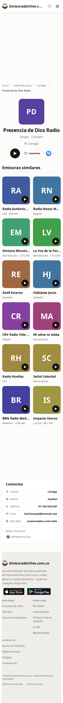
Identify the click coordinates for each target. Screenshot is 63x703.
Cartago (41, 85)
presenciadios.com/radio (42, 521)
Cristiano (37, 137)
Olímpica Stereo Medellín (42, 619)
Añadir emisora (11, 651)
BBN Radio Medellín (16, 418)
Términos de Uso (34, 684)
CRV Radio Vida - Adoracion (16, 334)
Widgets (7, 657)
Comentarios (9, 663)
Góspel (24, 137)
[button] (16, 190)
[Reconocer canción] (49, 153)
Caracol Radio (41, 611)
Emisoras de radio (12, 606)
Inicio (5, 85)
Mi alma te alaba (46, 334)
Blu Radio (38, 606)
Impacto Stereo (45, 418)
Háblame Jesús (44, 292)
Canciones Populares (14, 617)
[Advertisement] (31, 48)
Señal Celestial (44, 376)
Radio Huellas (13, 376)
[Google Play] (39, 591)
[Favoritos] (49, 6)
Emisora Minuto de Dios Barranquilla (16, 251)
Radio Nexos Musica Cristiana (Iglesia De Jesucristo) (47, 209)
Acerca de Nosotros (13, 645)
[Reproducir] (15, 153)
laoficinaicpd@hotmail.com (40, 513)
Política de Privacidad (12, 684)
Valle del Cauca (23, 85)
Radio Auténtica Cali (16, 209)
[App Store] (14, 591)
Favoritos (34, 153)
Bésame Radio (41, 632)
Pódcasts (7, 611)
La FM (36, 627)
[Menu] (57, 6)
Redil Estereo (12, 292)
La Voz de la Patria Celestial (47, 251)
